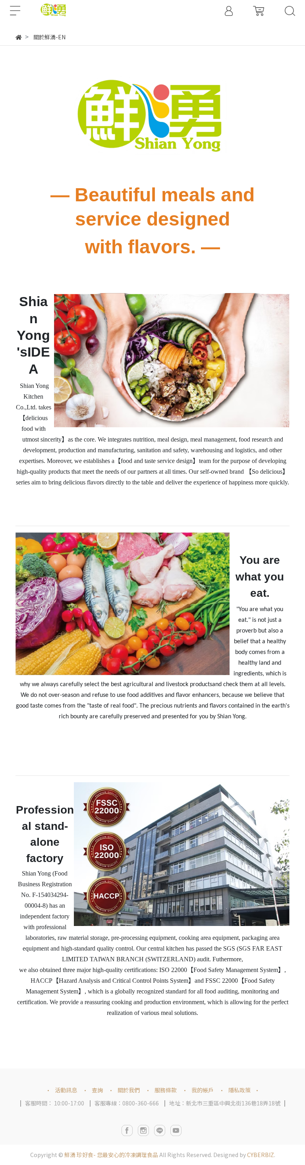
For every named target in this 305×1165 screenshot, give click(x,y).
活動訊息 (66, 1090)
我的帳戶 (202, 1090)
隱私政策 (239, 1090)
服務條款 (165, 1090)
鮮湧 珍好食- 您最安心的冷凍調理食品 (111, 1155)
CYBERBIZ (260, 1155)
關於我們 (129, 1090)
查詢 (97, 1090)
